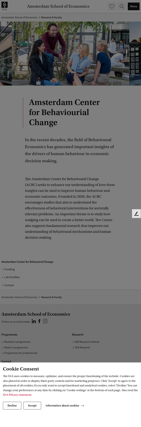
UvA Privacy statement (17, 394)
